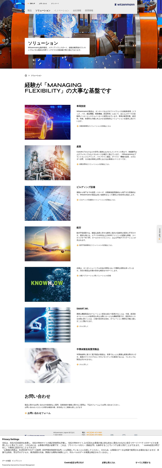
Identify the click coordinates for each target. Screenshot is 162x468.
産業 (79, 146)
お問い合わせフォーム (39, 413)
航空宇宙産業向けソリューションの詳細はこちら (95, 245)
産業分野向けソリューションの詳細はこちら (94, 164)
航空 (79, 227)
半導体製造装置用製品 (88, 349)
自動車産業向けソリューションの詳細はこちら (95, 126)
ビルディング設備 (86, 187)
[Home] (124, 4)
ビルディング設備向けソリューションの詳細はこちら (97, 200)
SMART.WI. (82, 308)
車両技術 (81, 106)
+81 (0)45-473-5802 (94, 435)
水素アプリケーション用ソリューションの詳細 (95, 276)
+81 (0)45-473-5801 (94, 432)
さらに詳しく (83, 326)
